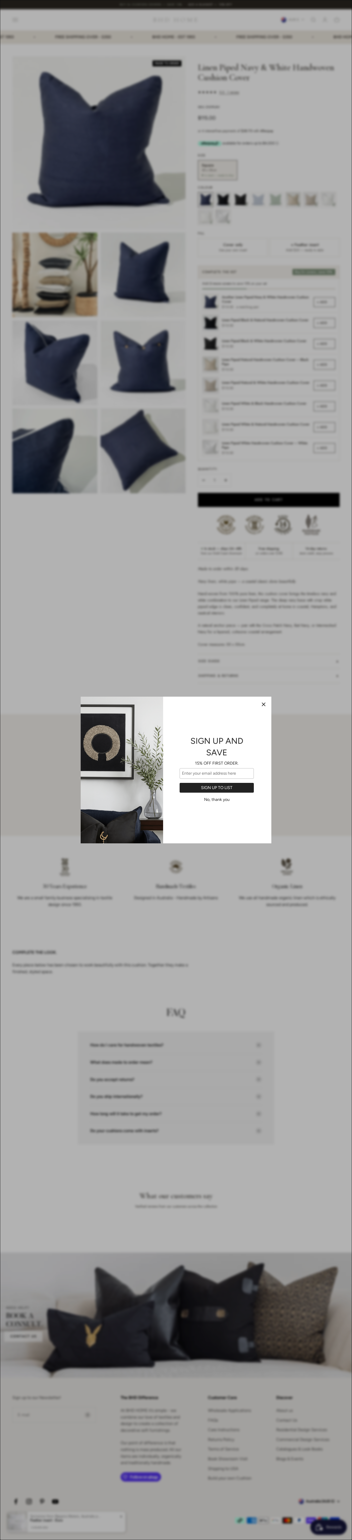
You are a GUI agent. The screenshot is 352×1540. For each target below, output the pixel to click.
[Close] (263, 704)
